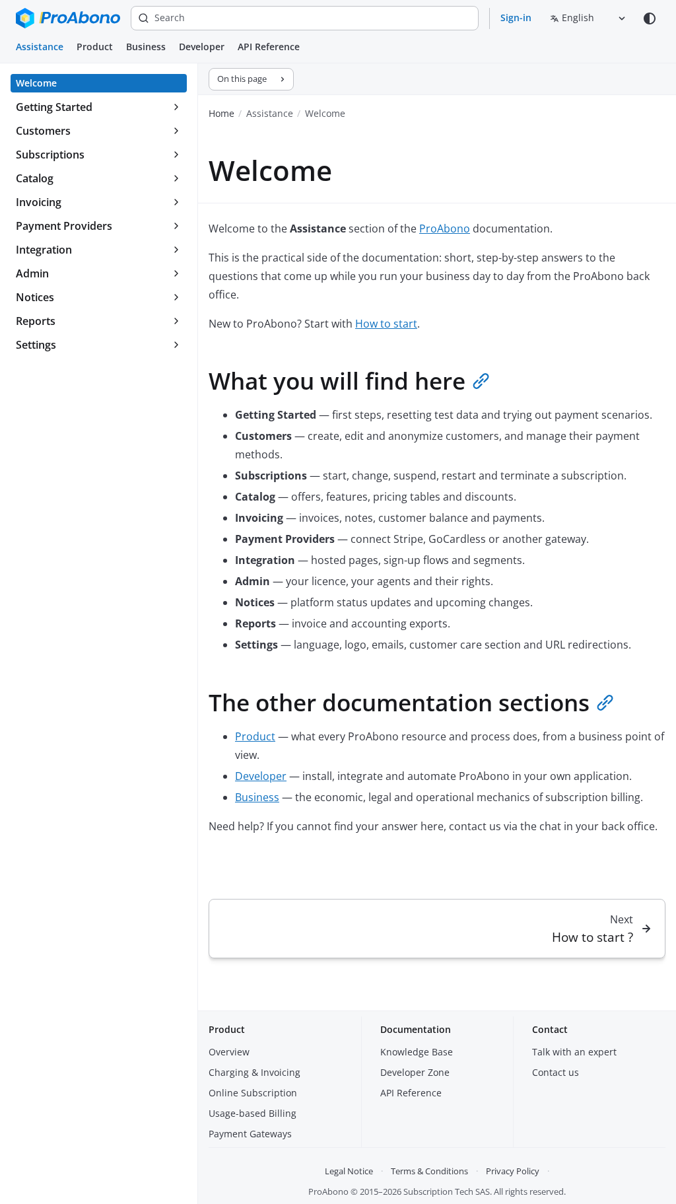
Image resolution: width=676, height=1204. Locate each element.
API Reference (269, 46)
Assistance (39, 46)
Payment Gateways (250, 1133)
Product (95, 46)
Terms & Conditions (429, 1171)
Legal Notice (349, 1171)
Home (221, 113)
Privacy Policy (512, 1171)
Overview (229, 1051)
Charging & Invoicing (254, 1072)
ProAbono (444, 228)
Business (146, 46)
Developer (201, 46)
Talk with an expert (574, 1051)
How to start (386, 323)
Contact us (555, 1072)
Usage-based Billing (252, 1113)
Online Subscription (253, 1092)
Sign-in (515, 17)
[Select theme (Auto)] (649, 18)
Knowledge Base (416, 1051)
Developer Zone (415, 1072)
